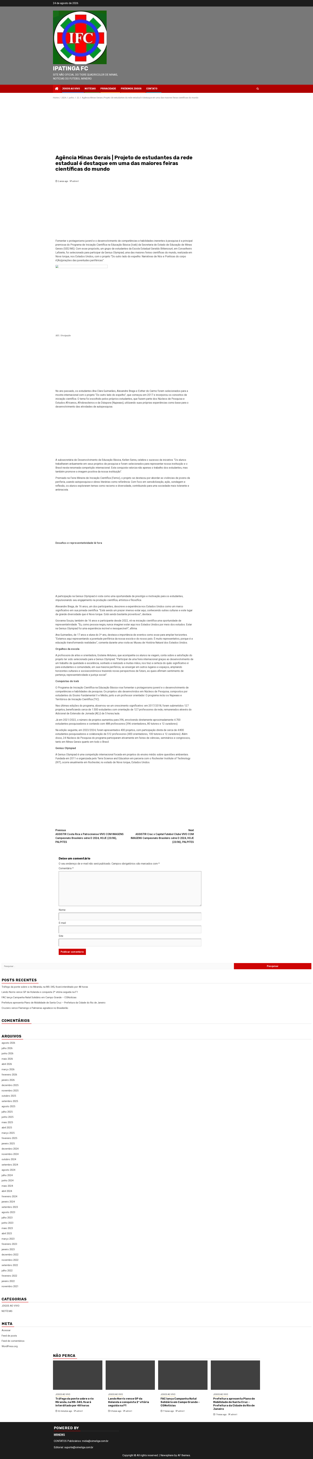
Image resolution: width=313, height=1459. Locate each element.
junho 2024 (7, 1180)
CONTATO (151, 88)
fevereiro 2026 (9, 1074)
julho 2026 (7, 1048)
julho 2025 (7, 1111)
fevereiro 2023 (9, 1244)
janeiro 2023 (8, 1249)
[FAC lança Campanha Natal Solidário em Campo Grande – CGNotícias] (183, 1375)
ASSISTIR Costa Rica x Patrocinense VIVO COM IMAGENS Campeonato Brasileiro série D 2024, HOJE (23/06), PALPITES (89, 836)
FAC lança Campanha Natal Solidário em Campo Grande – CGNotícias (39, 997)
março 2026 (8, 1069)
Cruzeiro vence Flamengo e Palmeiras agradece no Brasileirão (35, 1008)
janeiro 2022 (8, 1281)
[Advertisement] (124, 126)
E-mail (62, 922)
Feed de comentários (13, 1340)
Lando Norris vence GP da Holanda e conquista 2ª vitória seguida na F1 (40, 992)
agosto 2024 (8, 1169)
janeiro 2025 (8, 1143)
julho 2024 (7, 1175)
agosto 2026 (8, 1042)
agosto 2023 (8, 1212)
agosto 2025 (8, 1106)
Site (61, 935)
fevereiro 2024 (9, 1196)
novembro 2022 (10, 1260)
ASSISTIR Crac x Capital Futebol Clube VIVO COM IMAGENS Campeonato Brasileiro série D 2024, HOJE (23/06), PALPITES (162, 836)
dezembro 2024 (10, 1148)
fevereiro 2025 (9, 1138)
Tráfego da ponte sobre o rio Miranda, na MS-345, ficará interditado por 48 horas (45, 986)
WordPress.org (10, 1346)
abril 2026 (7, 1064)
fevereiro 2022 (9, 1275)
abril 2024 (7, 1191)
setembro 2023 (10, 1207)
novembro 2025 (10, 1090)
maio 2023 (7, 1228)
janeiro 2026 (8, 1080)
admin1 (75, 181)
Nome (62, 909)
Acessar (6, 1330)
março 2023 (8, 1238)
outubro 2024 (9, 1159)
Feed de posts (9, 1335)
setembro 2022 (10, 1265)
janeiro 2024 (8, 1201)
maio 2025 (7, 1122)
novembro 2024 (10, 1154)
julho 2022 (7, 1270)
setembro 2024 (10, 1164)
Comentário (66, 868)
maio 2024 (7, 1185)
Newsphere (167, 1455)
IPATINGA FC (70, 68)
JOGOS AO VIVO (71, 88)
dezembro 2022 (10, 1254)
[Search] (258, 89)
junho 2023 (7, 1222)
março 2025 (8, 1132)
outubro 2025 (9, 1095)
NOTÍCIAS (90, 88)
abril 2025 (7, 1127)
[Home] (57, 89)
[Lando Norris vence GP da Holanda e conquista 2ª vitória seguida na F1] (130, 1375)
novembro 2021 (10, 1286)
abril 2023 (7, 1233)
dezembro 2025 (10, 1085)
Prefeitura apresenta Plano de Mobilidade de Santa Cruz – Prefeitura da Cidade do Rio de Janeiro (53, 1002)
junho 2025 (7, 1117)
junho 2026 (7, 1053)
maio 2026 (7, 1058)
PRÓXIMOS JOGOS (131, 88)
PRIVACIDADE (108, 88)
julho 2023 (7, 1217)
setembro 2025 (10, 1101)
